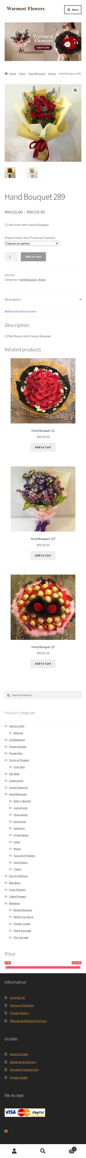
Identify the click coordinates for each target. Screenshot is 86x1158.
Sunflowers (21, 862)
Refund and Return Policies (28, 1021)
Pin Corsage (21, 937)
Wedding (14, 903)
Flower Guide (18, 1077)
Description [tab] (13, 299)
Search (43, 1151)
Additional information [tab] (20, 311)
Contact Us (17, 997)
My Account (14, 1151)
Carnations (21, 808)
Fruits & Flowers (19, 760)
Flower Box (15, 753)
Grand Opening (18, 787)
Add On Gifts (16, 726)
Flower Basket (17, 746)
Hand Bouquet (36, 73)
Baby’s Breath (22, 801)
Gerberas (19, 828)
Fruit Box (19, 767)
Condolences (17, 740)
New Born (15, 883)
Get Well (14, 774)
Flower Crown (22, 924)
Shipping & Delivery (23, 1062)
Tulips (17, 869)
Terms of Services (22, 1005)
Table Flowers (17, 896)
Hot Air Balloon (18, 876)
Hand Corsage (22, 930)
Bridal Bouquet (23, 910)
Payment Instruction (24, 1070)
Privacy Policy (19, 1013)
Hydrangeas (21, 835)
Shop (22, 73)
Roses (52, 73)
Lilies (17, 842)
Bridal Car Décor (24, 917)
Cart (66, 1148)
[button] (75, 90)
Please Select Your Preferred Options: (30, 238)
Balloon (18, 733)
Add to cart (33, 256)
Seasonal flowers (24, 855)
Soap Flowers (17, 889)
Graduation (16, 780)
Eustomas (20, 821)
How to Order (19, 1054)
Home (12, 73)
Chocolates (21, 815)
